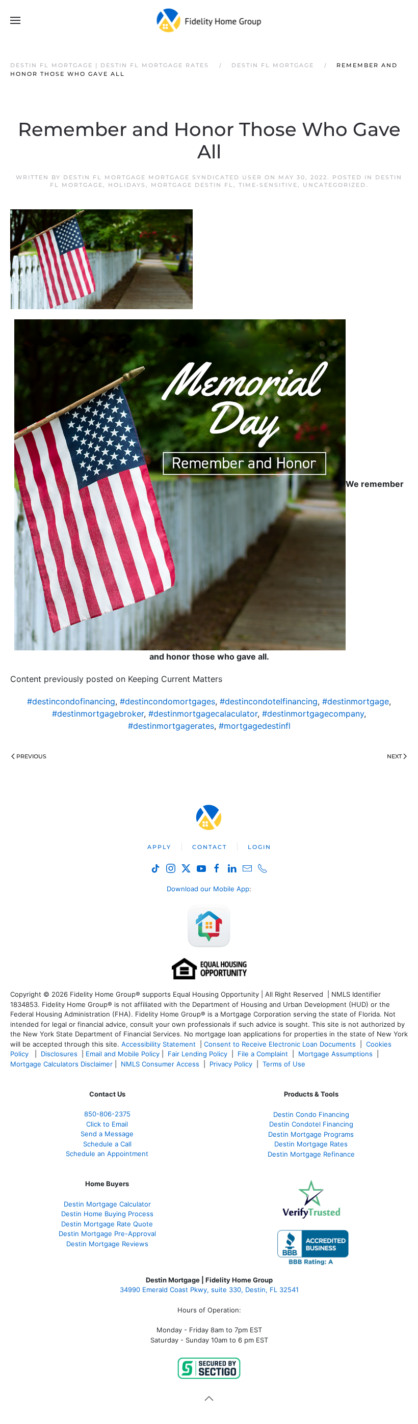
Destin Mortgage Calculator (107, 1204)
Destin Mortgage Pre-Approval (107, 1233)
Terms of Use (285, 1064)
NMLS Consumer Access (160, 1064)
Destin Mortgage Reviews (107, 1244)
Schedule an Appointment (107, 1153)
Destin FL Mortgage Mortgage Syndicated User (162, 177)
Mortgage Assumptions (335, 1054)
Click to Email (107, 1124)
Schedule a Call (107, 1144)
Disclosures (59, 1054)
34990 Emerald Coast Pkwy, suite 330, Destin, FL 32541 (209, 1289)
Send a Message (107, 1134)
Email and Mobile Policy (123, 1054)
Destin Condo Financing (311, 1114)
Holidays (127, 184)
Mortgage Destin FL (192, 184)
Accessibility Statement (158, 1044)
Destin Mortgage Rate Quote (107, 1224)
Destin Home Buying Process (107, 1214)
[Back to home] (209, 20)
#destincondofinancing (71, 701)
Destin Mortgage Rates (311, 1144)
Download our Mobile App (208, 889)
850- (107, 1114)
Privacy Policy (231, 1064)
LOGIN (259, 847)
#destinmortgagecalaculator (202, 713)
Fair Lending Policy (197, 1054)
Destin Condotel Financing (311, 1124)
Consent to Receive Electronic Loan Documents (280, 1044)
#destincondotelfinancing (269, 701)
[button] (15, 20)
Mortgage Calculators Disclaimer (61, 1064)
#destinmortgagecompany (313, 713)
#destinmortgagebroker (98, 713)
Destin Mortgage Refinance (311, 1154)
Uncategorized (334, 184)
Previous (31, 756)
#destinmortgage (355, 701)
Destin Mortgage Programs (311, 1134)
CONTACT (209, 847)
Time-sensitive (268, 184)
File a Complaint (264, 1054)
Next (394, 756)
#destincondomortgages (167, 701)
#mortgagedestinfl (255, 726)
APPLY (159, 847)
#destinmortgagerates (171, 726)
